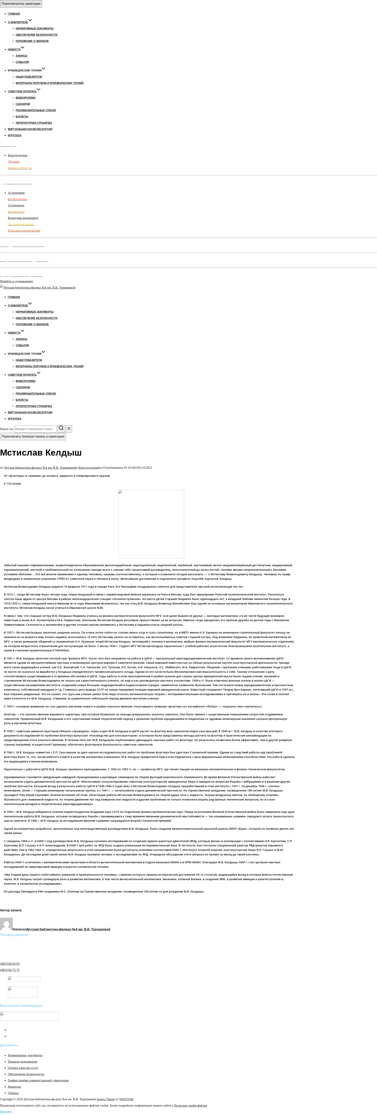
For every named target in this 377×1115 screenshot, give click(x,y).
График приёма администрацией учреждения (38, 1080)
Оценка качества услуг (23, 1067)
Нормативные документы (35, 28)
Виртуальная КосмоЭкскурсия (30, 129)
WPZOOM (126, 1099)
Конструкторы (17, 155)
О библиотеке (18, 22)
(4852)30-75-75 (10, 970)
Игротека (14, 135)
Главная (14, 13)
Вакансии (14, 1086)
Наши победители (29, 76)
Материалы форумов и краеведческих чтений (49, 83)
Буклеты (22, 116)
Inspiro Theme (106, 1099)
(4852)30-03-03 (10, 963)
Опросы (13, 1093)
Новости (14, 49)
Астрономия (16, 192)
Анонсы (21, 55)
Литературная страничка (34, 122)
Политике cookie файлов (190, 1105)
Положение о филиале (32, 41)
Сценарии (23, 104)
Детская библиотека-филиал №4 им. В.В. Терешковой (40, 467)
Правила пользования (22, 1061)
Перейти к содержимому (16, 281)
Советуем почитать (22, 91)
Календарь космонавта (23, 218)
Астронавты (16, 205)
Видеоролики (25, 97)
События (22, 62)
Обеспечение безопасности (36, 34)
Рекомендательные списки (36, 110)
